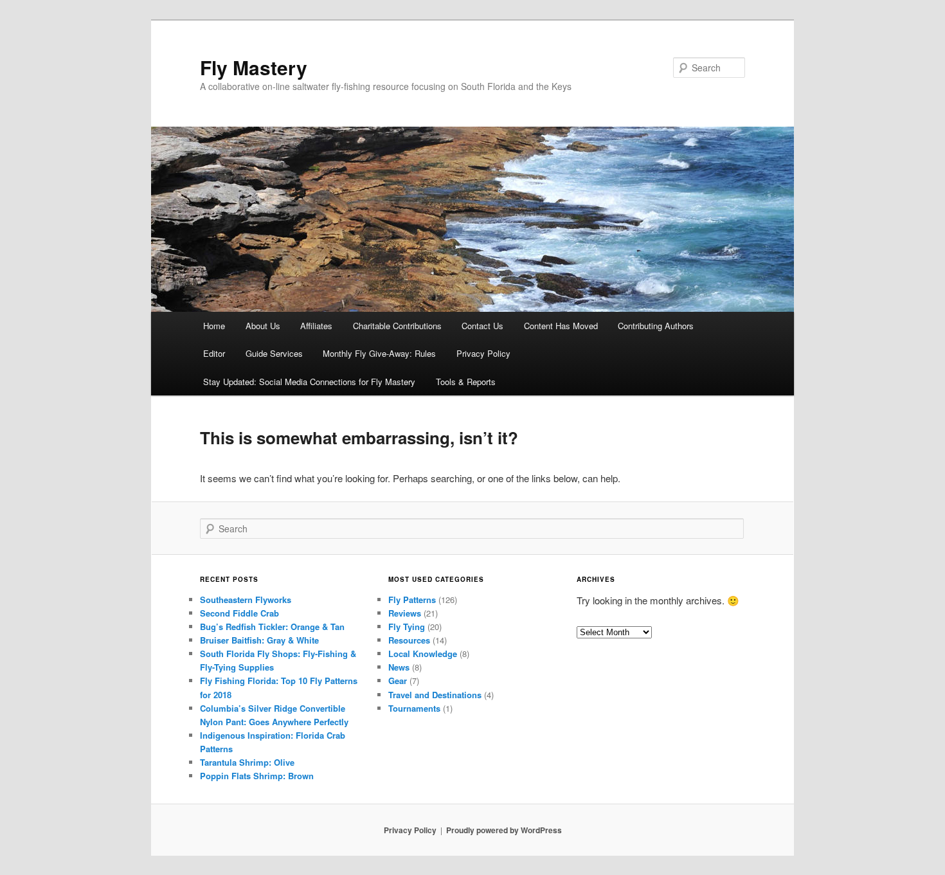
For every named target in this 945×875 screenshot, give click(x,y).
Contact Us (482, 326)
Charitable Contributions (397, 326)
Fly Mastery (253, 67)
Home (214, 326)
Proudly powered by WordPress (504, 830)
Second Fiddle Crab (239, 613)
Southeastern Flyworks (245, 599)
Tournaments (414, 708)
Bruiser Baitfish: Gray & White (259, 640)
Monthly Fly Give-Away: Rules (379, 353)
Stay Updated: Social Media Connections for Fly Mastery (309, 381)
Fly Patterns (412, 599)
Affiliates (316, 326)
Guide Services (274, 353)
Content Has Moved (561, 326)
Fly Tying (406, 626)
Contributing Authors (656, 326)
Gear (397, 680)
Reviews (404, 613)
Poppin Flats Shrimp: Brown (257, 776)
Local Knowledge (422, 653)
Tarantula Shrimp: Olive (247, 762)
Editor (214, 353)
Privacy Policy (483, 353)
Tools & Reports (466, 381)
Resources (409, 640)
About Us (263, 326)
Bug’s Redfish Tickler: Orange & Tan (272, 626)
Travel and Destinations (435, 695)
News (399, 667)
